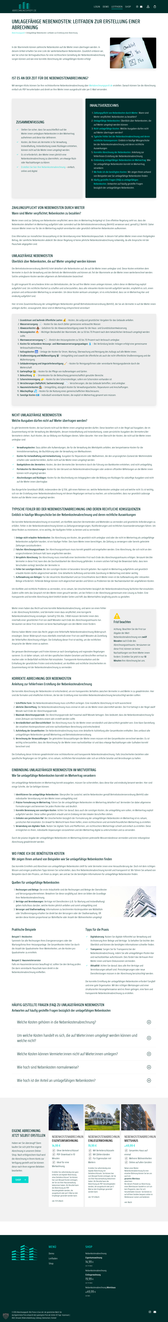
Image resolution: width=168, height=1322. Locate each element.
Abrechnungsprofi (18, 32)
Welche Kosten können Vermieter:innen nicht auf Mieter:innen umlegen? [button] (67, 1054)
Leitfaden (53, 1258)
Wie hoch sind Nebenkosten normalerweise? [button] (48, 1067)
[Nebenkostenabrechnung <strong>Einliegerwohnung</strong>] (102, 1117)
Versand (18, 1317)
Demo (51, 1253)
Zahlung (38, 1317)
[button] (20, 1179)
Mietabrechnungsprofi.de (101, 85)
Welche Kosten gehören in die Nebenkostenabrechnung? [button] (56, 1022)
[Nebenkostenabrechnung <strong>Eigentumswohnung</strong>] (66, 1117)
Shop (51, 1263)
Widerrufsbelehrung (28, 1317)
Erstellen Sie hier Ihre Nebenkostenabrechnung (43, 167)
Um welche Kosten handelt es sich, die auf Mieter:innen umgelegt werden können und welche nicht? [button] (77, 1038)
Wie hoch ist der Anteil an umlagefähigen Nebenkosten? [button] (56, 1080)
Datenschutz (46, 1317)
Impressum (65, 1315)
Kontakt (53, 1317)
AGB (13, 1317)
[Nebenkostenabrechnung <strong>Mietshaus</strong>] (138, 1117)
